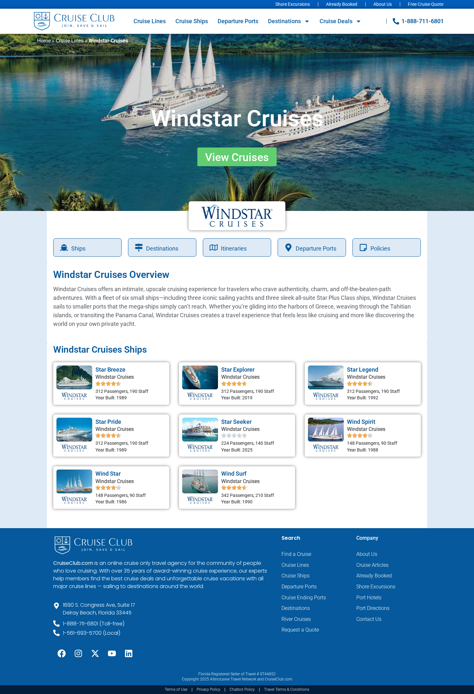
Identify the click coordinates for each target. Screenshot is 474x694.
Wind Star (108, 473)
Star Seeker (236, 421)
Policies (380, 248)
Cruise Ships (191, 21)
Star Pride (108, 421)
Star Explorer (237, 369)
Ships (78, 248)
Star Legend (362, 369)
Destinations (284, 21)
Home (44, 41)
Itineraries (234, 248)
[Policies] (363, 247)
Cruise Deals (336, 21)
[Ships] (64, 247)
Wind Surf (233, 473)
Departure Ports (238, 21)
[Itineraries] (214, 247)
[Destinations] (139, 247)
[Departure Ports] (288, 247)
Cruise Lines (149, 21)
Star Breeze (110, 369)
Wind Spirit (361, 421)
